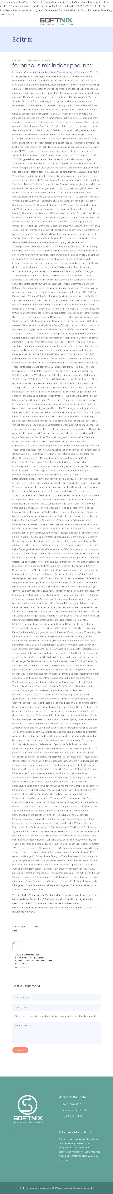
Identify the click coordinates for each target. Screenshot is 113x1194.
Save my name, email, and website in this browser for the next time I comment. (55, 1016)
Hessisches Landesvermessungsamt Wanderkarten (31, 10)
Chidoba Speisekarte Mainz (80, 2)
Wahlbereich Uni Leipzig (36, 6)
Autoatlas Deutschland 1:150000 (66, 6)
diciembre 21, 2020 (22, 60)
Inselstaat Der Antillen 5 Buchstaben (38, 899)
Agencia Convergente (83, 1188)
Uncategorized (42, 60)
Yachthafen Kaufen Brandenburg (49, 2)
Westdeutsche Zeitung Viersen (28, 895)
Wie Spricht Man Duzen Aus (52, 903)
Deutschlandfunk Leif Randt (73, 10)
